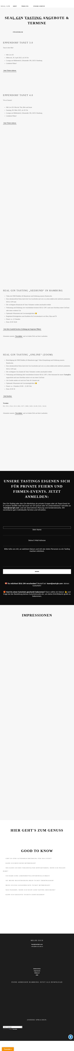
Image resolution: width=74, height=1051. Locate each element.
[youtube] (66, 6)
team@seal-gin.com (11, 508)
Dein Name (37, 530)
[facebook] (62, 6)
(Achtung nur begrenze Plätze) (22, 329)
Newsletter (18, 336)
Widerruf (37, 973)
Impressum (37, 971)
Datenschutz (37, 969)
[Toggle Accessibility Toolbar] (70, 1037)
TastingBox (67, 374)
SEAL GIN (5, 6)
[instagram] (71, 6)
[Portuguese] (10, 1024)
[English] (4, 1024)
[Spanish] (11, 1024)
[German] (8, 1024)
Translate (14, 1029)
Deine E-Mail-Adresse (37, 540)
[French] (6, 1024)
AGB (37, 975)
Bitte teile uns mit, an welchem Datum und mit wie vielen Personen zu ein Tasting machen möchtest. (37, 550)
